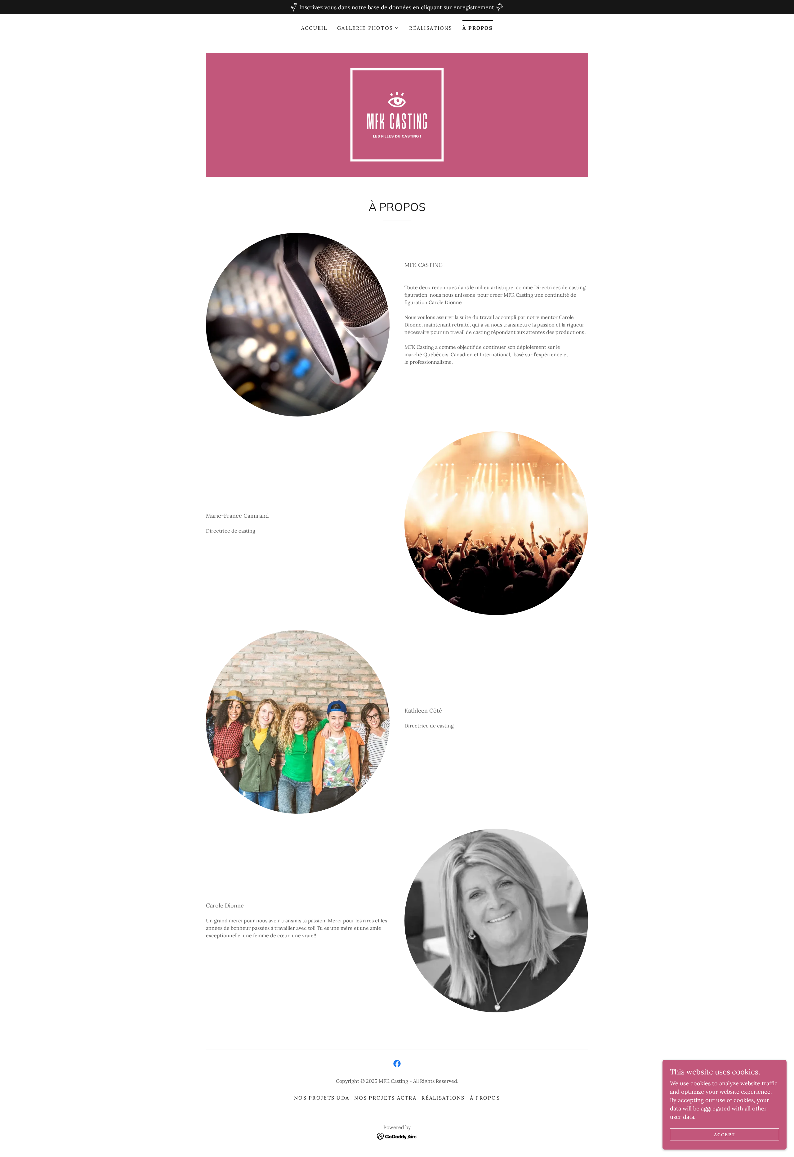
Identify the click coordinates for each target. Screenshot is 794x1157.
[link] (397, 114)
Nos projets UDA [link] (321, 1098)
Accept (724, 1134)
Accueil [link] (314, 28)
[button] (368, 28)
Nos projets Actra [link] (385, 1098)
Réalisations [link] (430, 28)
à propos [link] (477, 28)
